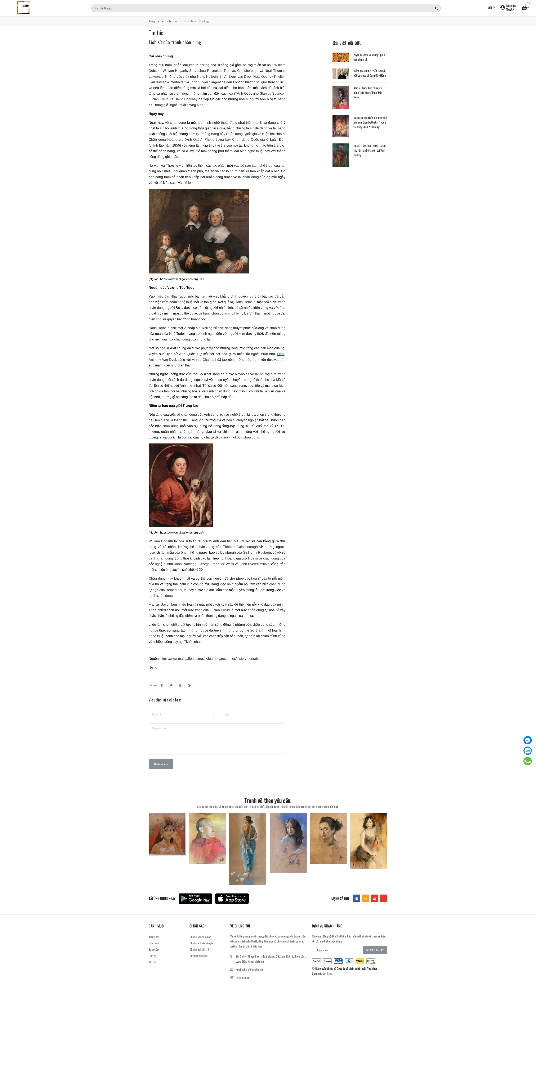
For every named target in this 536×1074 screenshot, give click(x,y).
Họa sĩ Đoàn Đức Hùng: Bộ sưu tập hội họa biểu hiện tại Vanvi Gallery (369, 150)
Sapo (329, 973)
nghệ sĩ (160, 564)
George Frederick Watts (216, 564)
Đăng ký (510, 9)
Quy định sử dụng (198, 955)
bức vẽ (218, 328)
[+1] (189, 685)
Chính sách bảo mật (200, 937)
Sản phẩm (154, 949)
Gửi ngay (377, 950)
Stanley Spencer (272, 93)
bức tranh (253, 359)
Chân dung (157, 578)
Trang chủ (154, 937)
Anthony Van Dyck (163, 359)
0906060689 (243, 978)
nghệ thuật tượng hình (186, 105)
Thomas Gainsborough (241, 70)
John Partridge (185, 564)
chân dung (251, 177)
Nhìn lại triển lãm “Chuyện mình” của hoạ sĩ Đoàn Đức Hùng (367, 92)
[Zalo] (527, 751)
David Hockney (185, 99)
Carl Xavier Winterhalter (166, 82)
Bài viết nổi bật (346, 42)
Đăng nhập (511, 5)
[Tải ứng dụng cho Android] (195, 898)
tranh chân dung (215, 313)
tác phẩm (219, 165)
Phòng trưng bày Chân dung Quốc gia (228, 134)
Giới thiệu (154, 943)
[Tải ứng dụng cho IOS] (232, 898)
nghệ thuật (220, 122)
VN (489, 7)
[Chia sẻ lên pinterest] (180, 685)
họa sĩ (215, 65)
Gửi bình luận (161, 764)
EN (493, 7)
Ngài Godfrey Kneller (269, 76)
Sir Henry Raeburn (257, 552)
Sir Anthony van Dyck (235, 76)
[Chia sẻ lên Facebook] (162, 685)
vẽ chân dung (175, 122)
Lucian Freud (159, 99)
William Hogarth (175, 70)
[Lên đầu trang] (527, 1052)
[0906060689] (527, 761)
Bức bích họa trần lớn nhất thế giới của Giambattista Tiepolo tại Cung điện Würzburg (370, 122)
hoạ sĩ (256, 578)
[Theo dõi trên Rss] (365, 898)
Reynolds (242, 374)
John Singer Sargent (205, 82)
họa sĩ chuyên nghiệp (242, 420)
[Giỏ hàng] (524, 8)
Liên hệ (152, 955)
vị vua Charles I (203, 359)
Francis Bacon (159, 604)
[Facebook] (527, 740)
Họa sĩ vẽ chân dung (263, 558)
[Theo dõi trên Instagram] (383, 898)
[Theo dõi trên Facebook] (356, 898)
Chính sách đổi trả (199, 949)
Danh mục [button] (156, 925)
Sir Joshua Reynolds (205, 70)
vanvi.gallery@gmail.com (249, 969)
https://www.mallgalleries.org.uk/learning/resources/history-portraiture (211, 658)
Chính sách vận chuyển (201, 943)
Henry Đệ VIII (244, 313)
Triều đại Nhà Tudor (171, 296)
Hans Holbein (207, 76)
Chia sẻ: (153, 685)
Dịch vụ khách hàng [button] (327, 925)
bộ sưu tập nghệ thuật (256, 165)
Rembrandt (174, 590)
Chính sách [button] (197, 925)
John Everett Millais (254, 564)
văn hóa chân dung (175, 339)
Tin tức (152, 962)
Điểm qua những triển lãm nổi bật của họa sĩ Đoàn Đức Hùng (369, 72)
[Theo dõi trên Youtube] (374, 898)
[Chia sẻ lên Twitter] (171, 685)
